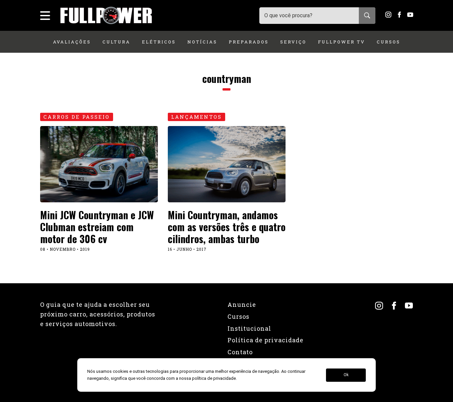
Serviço (293, 42)
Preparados (249, 42)
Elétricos (159, 42)
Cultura (116, 42)
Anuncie (241, 304)
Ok (346, 375)
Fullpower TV (341, 42)
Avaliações (72, 42)
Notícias (202, 42)
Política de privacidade (265, 340)
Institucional (249, 328)
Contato (240, 352)
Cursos (388, 42)
